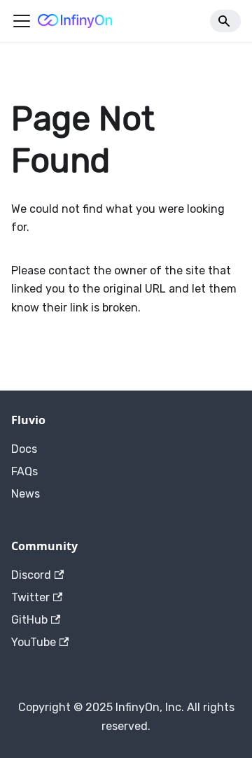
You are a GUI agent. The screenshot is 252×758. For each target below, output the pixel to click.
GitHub (29, 619)
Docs (24, 449)
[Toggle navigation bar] (21, 20)
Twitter (30, 597)
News (25, 493)
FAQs (24, 471)
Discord (31, 575)
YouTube (33, 642)
